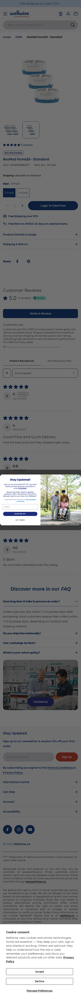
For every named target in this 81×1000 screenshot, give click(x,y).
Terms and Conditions (30, 499)
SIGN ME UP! (20, 514)
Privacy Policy (21, 501)
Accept (39, 971)
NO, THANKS (20, 520)
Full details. (22, 488)
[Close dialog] (78, 477)
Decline (39, 981)
